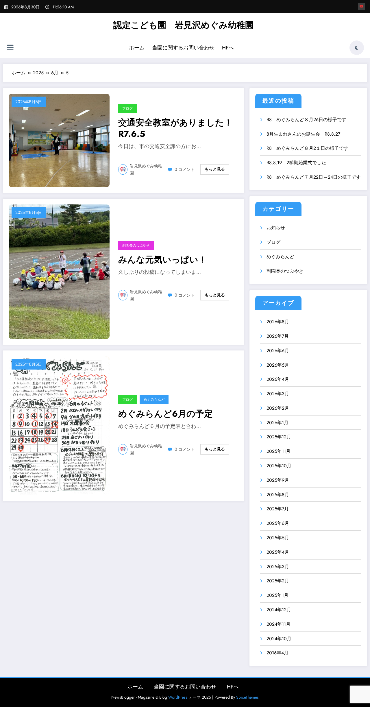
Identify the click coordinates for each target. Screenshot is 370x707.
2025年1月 (277, 595)
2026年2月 (278, 408)
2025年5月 (278, 537)
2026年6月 (278, 350)
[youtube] (361, 6)
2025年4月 (278, 552)
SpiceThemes (247, 697)
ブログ (127, 108)
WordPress (177, 697)
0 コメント (185, 169)
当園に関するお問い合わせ (183, 47)
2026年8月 (278, 321)
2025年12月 (279, 436)
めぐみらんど (154, 399)
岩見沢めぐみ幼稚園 (146, 169)
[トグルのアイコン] (10, 48)
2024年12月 (279, 609)
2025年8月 (278, 494)
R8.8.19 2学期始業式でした (296, 162)
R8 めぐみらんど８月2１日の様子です (307, 148)
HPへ (228, 47)
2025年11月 (279, 451)
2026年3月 (278, 393)
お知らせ (276, 227)
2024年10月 (279, 638)
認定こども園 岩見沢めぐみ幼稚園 (183, 25)
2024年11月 (279, 624)
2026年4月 (278, 379)
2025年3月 (278, 566)
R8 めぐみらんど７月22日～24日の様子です (314, 177)
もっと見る (215, 169)
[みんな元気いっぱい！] (59, 271)
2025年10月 (279, 465)
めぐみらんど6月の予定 (165, 413)
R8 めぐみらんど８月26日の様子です (306, 119)
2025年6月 (278, 523)
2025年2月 (278, 580)
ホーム (137, 47)
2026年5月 (278, 365)
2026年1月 (277, 422)
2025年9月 (278, 480)
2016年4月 (277, 652)
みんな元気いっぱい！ (162, 259)
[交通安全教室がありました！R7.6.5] (59, 139)
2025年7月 (278, 508)
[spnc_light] (356, 47)
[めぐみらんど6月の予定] (59, 425)
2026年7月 (278, 336)
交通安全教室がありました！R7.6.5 (175, 128)
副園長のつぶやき (136, 245)
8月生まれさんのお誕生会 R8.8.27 (303, 134)
